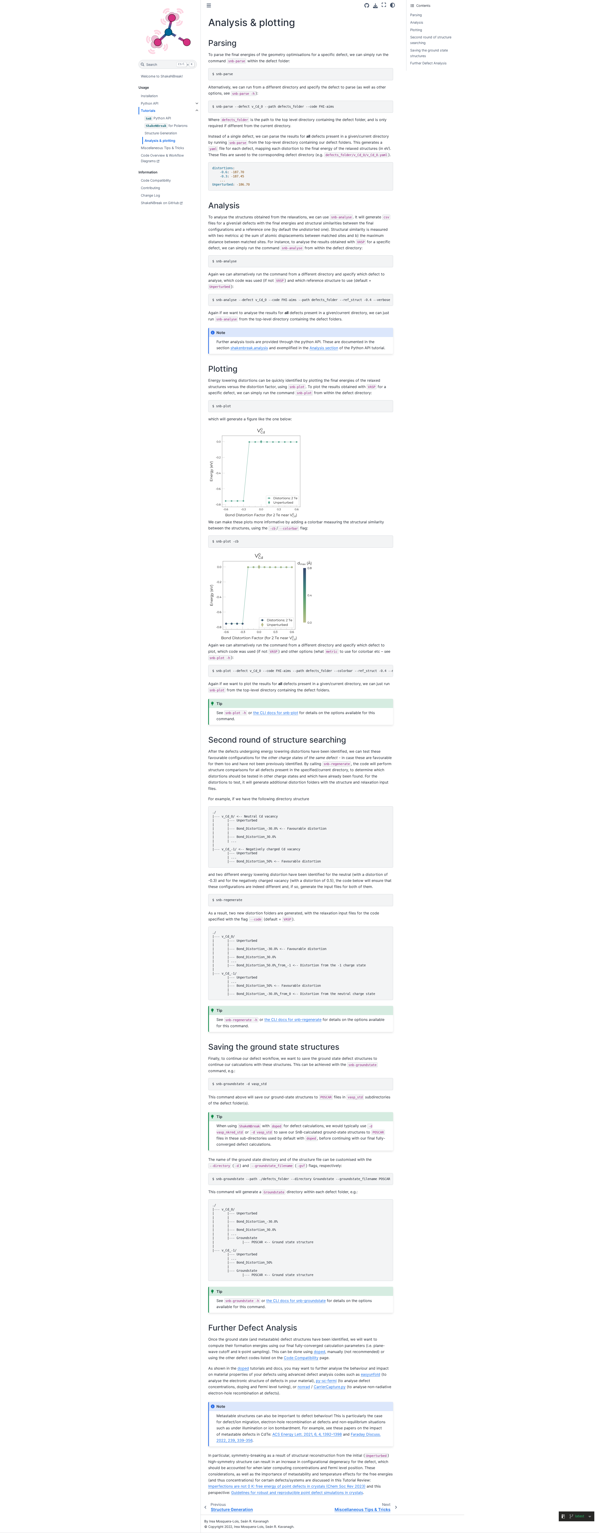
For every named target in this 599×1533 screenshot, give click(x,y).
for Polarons (167, 126)
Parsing (416, 15)
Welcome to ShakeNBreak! (162, 76)
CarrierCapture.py (330, 1386)
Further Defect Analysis (428, 63)
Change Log (150, 195)
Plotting (416, 30)
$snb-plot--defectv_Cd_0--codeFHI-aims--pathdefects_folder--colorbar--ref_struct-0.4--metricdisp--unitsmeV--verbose (302, 671)
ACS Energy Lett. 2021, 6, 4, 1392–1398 (307, 1434)
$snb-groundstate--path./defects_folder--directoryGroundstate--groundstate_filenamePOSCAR (301, 1179)
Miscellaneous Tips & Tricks (162, 148)
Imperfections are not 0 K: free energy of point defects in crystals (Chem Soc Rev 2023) (286, 1486)
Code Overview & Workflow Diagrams (162, 158)
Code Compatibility (156, 180)
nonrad (304, 1386)
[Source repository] (366, 5)
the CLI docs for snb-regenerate (292, 1019)
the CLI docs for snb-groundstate (296, 1300)
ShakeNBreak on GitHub (160, 203)
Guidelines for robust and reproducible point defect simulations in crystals (297, 1492)
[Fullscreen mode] (384, 5)
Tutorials (148, 111)
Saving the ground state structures (429, 53)
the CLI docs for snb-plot (275, 712)
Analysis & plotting (160, 141)
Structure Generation (161, 133)
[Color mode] (392, 5)
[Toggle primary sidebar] (209, 5)
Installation (149, 96)
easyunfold (370, 1374)
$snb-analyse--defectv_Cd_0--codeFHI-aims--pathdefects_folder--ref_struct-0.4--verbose (301, 300)
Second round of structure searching (430, 40)
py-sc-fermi (326, 1380)
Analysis (416, 22)
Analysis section (324, 347)
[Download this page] (375, 6)
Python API (149, 103)
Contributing (150, 188)
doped (319, 1351)
